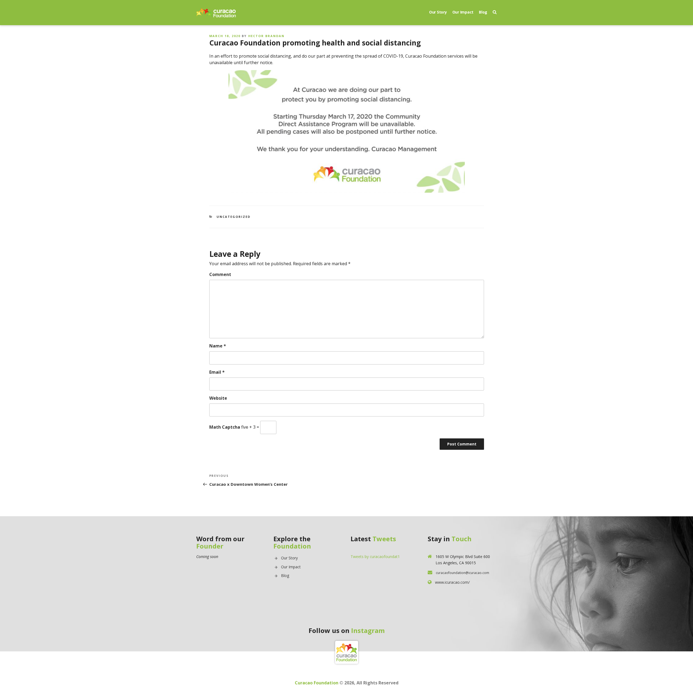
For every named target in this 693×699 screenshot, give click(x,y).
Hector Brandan (266, 36)
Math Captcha (224, 427)
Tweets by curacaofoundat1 (375, 556)
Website (218, 398)
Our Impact (463, 12)
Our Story (438, 12)
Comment (220, 274)
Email (217, 372)
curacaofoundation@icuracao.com (462, 572)
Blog (483, 12)
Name (217, 346)
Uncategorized (233, 217)
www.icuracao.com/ (452, 582)
